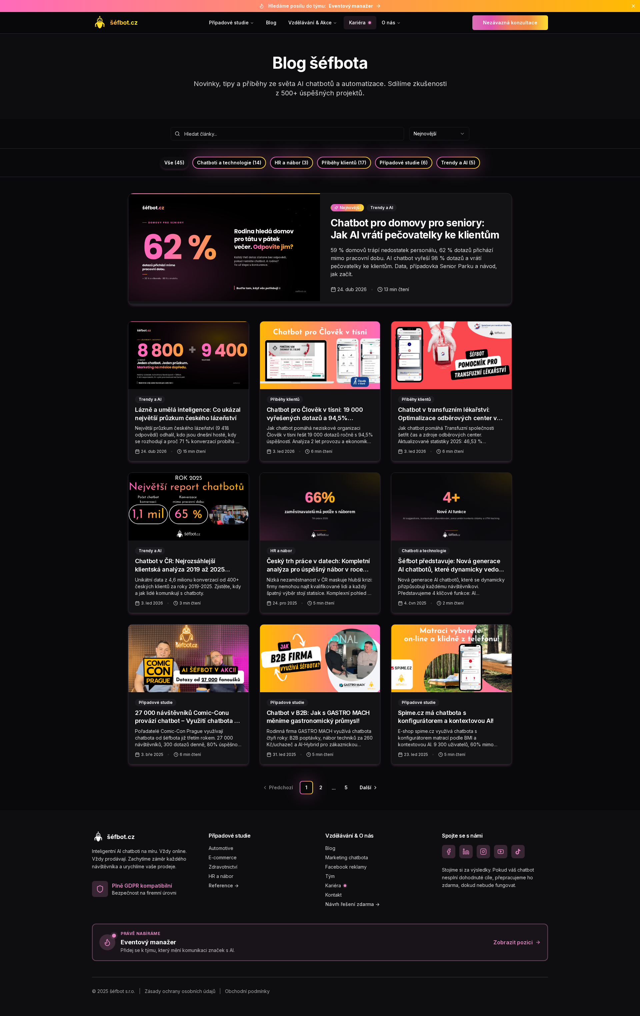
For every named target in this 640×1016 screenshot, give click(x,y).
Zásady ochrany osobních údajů (180, 991)
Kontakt (333, 895)
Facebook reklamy (346, 867)
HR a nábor (221, 876)
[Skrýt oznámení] (633, 6)
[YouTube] (500, 851)
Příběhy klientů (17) (344, 162)
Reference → (224, 885)
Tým (330, 876)
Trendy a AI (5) (458, 162)
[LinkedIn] (466, 851)
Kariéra (357, 22)
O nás (388, 22)
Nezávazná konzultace (510, 22)
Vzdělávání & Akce (310, 22)
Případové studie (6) (404, 162)
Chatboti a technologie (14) (229, 162)
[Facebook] (448, 851)
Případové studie (229, 22)
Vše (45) (174, 162)
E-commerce (223, 857)
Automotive (221, 848)
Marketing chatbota (346, 857)
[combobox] (439, 133)
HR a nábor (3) (291, 162)
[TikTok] (518, 851)
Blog (271, 22)
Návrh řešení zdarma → (352, 904)
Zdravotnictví (223, 867)
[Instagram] (483, 851)
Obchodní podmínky (247, 991)
